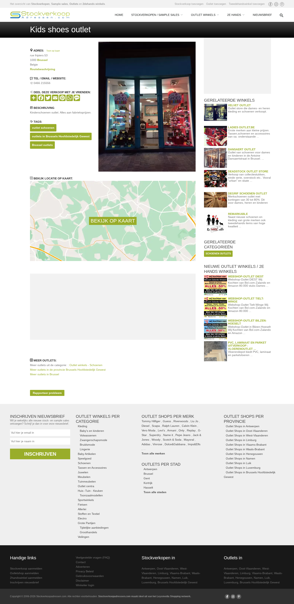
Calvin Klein (189, 425)
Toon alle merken (153, 453)
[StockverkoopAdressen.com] (40, 15)
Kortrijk (148, 483)
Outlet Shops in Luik (238, 463)
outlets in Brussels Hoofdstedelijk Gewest (61, 136)
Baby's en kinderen (92, 430)
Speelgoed (84, 458)
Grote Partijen (86, 523)
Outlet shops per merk (168, 416)
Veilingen (83, 536)
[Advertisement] (113, 307)
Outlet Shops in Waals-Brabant (245, 449)
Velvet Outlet (239, 105)
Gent (147, 478)
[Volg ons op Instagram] (276, 4)
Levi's (161, 430)
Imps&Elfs (194, 444)
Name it (168, 435)
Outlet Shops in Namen (240, 458)
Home (119, 14)
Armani (171, 430)
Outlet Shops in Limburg (241, 440)
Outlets (73, 3)
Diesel (145, 425)
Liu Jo (194, 421)
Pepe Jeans (182, 435)
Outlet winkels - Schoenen (85, 365)
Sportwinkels (86, 500)
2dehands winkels (94, 3)
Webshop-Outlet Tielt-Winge (246, 300)
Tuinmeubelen (87, 481)
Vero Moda (148, 430)
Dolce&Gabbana (175, 444)
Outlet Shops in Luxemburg (243, 467)
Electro (82, 518)
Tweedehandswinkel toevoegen (247, 3)
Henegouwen (161, 577)
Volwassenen (88, 435)
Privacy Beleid (85, 571)
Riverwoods (180, 421)
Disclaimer (82, 580)
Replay (191, 430)
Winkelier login (85, 585)
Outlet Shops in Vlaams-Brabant (246, 444)
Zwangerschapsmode (93, 440)
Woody (156, 439)
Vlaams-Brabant (180, 573)
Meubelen (84, 477)
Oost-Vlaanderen (167, 568)
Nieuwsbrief (262, 14)
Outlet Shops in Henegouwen (244, 453)
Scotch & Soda (172, 439)
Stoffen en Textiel (89, 513)
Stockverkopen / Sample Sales (155, 14)
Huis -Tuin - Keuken (90, 490)
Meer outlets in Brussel (44, 374)
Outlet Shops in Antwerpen (242, 426)
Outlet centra (86, 486)
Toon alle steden (155, 492)
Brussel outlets (42, 145)
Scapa (156, 425)
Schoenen (84, 463)
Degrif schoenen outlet (247, 193)
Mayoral (189, 439)
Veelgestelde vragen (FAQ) (93, 557)
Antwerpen (150, 469)
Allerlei (82, 509)
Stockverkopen (40, 3)
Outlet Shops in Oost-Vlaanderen (247, 430)
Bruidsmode (87, 444)
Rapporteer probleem (47, 393)
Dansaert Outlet (242, 149)
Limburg (163, 573)
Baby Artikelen (87, 453)
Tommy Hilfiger (151, 421)
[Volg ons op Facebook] (270, 4)
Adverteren (83, 566)
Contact (81, 562)
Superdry (155, 435)
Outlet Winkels (203, 14)
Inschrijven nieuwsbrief (24, 582)
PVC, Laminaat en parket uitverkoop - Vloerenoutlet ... (247, 345)
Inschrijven (40, 454)
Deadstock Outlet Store (248, 171)
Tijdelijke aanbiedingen (94, 527)
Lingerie (85, 449)
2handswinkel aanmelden (26, 577)
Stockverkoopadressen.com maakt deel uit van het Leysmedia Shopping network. (144, 596)
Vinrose (157, 444)
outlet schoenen (43, 127)
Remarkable (238, 213)
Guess (167, 421)
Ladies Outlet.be (241, 127)
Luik (185, 577)
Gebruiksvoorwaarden (90, 576)
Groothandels (88, 532)
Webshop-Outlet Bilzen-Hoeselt (247, 322)
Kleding (82, 426)
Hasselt (148, 487)
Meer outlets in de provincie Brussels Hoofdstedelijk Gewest (68, 369)
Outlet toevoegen (216, 3)
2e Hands (234, 14)
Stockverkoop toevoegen (189, 3)
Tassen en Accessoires (92, 467)
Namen (176, 577)
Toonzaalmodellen (91, 495)
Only (181, 430)
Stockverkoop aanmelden (26, 568)
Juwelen (83, 472)
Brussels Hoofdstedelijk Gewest (177, 582)
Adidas (146, 444)
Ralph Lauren (170, 425)
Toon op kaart (53, 51)
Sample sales (59, 3)
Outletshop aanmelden (24, 573)
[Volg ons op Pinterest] (282, 4)
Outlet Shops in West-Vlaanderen (247, 435)
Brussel (42, 60)
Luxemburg (149, 582)
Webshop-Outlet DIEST (246, 276)
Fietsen (82, 504)
